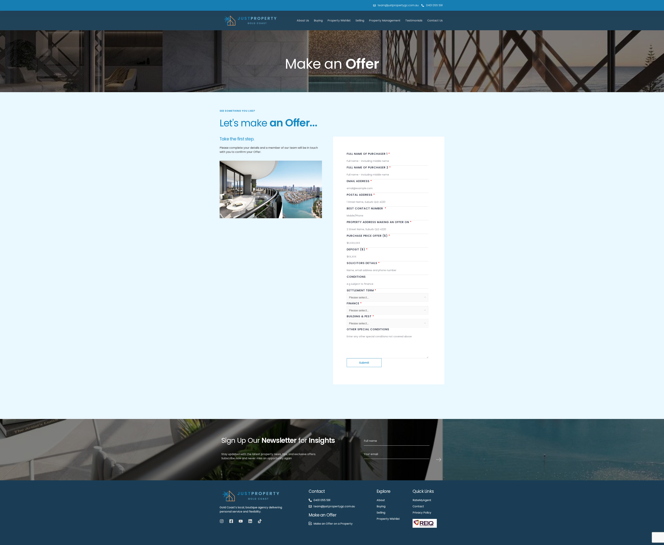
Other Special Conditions (368, 329)
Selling (360, 20)
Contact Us (435, 20)
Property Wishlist (339, 20)
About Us (303, 20)
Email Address (359, 181)
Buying (318, 20)
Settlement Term (361, 290)
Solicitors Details (363, 263)
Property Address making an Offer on (379, 222)
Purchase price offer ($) (368, 236)
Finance (354, 303)
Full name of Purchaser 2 (369, 167)
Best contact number (366, 208)
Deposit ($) (357, 249)
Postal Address (361, 195)
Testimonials (413, 20)
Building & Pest (360, 316)
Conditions (356, 277)
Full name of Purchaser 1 (368, 154)
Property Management (384, 20)
